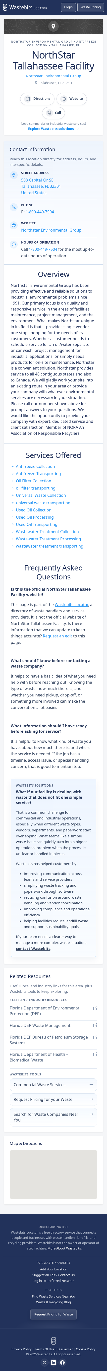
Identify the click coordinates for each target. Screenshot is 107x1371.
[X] (45, 1363)
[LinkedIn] (53, 1363)
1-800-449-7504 (40, 212)
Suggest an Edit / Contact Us (53, 1275)
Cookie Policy (86, 1349)
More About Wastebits (64, 1248)
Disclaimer (65, 1349)
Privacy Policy (21, 1349)
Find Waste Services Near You (53, 1296)
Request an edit (57, 636)
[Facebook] (62, 1363)
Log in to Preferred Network (53, 1280)
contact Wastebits (33, 948)
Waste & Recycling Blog (53, 1302)
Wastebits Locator (71, 604)
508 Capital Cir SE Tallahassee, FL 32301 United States (41, 186)
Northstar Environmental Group (53, 75)
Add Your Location (53, 1269)
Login (68, 7)
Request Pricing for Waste (53, 1314)
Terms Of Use (44, 1349)
